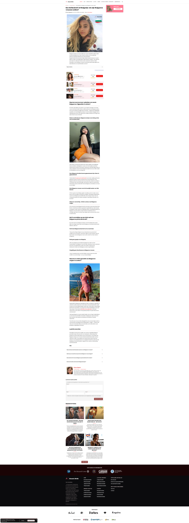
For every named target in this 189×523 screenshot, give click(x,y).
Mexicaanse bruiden (101, 481)
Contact (112, 490)
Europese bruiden (100, 490)
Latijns (94, 1)
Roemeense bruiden (101, 496)
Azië (84, 1)
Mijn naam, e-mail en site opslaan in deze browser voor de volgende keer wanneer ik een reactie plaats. (84, 395)
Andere (99, 1)
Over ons (112, 488)
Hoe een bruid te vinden (116, 483)
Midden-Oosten (89, 1)
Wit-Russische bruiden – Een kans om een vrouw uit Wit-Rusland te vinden (75, 422)
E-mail (86, 391)
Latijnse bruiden (100, 479)
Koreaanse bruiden (87, 479)
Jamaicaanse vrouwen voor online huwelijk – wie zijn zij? (94, 421)
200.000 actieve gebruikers (86, 309)
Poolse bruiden (100, 494)
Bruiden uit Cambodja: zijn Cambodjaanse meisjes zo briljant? (94, 449)
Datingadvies (111, 1)
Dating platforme (104, 1)
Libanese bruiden (87, 496)
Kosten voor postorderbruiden (117, 481)
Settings (22, 520)
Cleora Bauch (90, 12)
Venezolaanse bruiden (101, 485)
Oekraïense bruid (100, 492)
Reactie (67, 384)
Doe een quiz (113, 479)
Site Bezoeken (99, 84)
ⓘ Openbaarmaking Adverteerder (99, 70)
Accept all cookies (31, 520)
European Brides (72, 5)
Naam (67, 391)
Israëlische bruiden (87, 492)
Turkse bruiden (87, 490)
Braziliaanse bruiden (101, 483)
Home (67, 5)
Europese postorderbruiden (80, 178)
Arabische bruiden (87, 494)
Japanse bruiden (87, 483)
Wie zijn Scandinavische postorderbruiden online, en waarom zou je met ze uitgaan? (75, 449)
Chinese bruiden (87, 481)
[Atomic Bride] (70, 2)
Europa (81, 1)
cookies (6, 519)
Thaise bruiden (87, 485)
